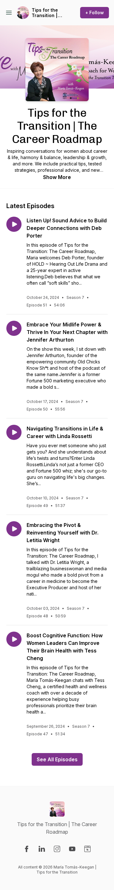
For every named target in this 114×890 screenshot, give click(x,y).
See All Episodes (57, 759)
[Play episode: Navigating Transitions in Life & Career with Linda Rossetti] (14, 432)
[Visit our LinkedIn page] (42, 849)
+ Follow (94, 12)
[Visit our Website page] (87, 849)
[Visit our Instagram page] (57, 849)
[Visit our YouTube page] (72, 849)
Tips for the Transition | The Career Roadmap (45, 12)
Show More (57, 177)
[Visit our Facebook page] (26, 849)
